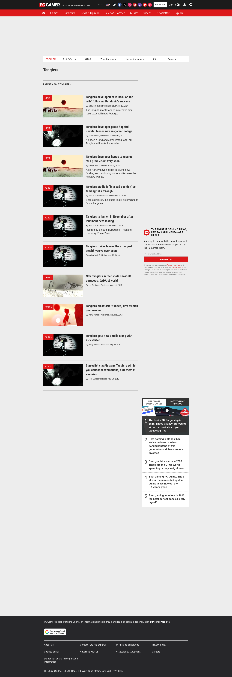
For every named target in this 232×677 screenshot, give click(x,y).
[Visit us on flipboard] (145, 5)
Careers (156, 651)
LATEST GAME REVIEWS (177, 402)
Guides (134, 13)
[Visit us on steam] (114, 5)
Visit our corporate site (157, 621)
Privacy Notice (177, 267)
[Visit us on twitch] (140, 5)
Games (54, 13)
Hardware (69, 13)
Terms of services (174, 265)
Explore (179, 13)
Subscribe (160, 4)
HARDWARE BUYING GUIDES (154, 402)
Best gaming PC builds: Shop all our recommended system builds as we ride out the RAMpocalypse (166, 481)
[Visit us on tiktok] (150, 5)
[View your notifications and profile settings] (184, 5)
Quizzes (171, 59)
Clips (155, 59)
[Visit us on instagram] (130, 5)
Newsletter (163, 13)
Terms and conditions (127, 644)
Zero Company (108, 59)
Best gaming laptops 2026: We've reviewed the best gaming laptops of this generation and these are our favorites (166, 446)
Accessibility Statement (128, 651)
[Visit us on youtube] (135, 5)
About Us (49, 644)
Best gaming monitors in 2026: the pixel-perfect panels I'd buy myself (167, 499)
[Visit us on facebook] (120, 5)
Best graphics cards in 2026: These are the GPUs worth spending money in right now (166, 465)
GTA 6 (88, 59)
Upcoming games (134, 59)
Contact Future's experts (93, 644)
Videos (147, 13)
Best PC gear (69, 59)
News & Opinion (90, 13)
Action (48, 187)
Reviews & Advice (115, 13)
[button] (191, 4)
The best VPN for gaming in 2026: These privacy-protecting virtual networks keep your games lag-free (167, 425)
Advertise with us (89, 651)
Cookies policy (51, 651)
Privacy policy (159, 644)
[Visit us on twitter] (125, 5)
